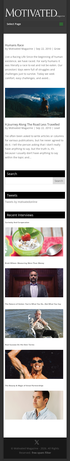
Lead (57, 128)
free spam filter (41, 452)
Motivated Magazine (21, 48)
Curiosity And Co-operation (17, 222)
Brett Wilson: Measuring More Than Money (24, 263)
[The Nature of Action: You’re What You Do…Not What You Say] (34, 323)
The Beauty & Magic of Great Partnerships (24, 385)
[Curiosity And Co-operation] (34, 241)
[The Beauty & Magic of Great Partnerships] (34, 405)
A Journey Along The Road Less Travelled (32, 124)
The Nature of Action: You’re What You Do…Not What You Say (33, 304)
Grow (57, 48)
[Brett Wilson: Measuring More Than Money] (34, 282)
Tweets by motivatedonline (21, 202)
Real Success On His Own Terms (19, 344)
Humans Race (14, 45)
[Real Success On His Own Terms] (34, 364)
